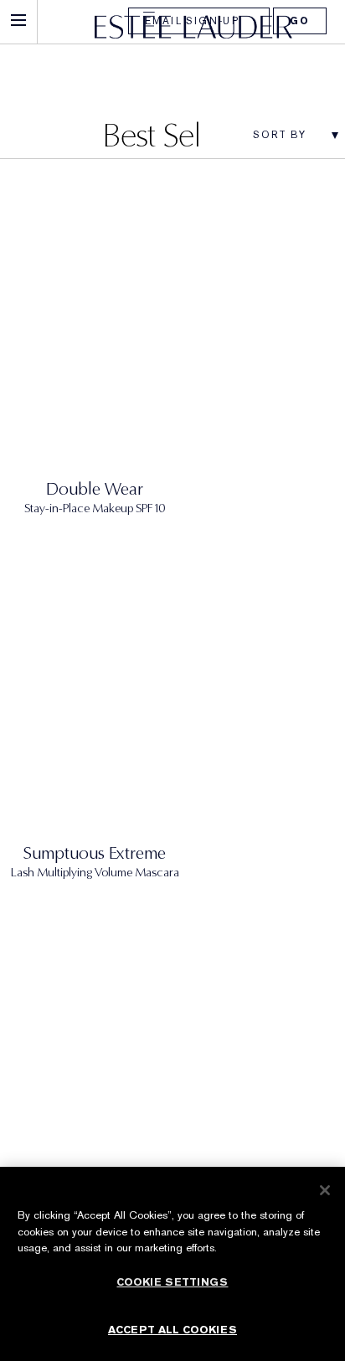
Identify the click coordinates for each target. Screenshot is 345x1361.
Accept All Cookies (172, 1329)
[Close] (324, 1190)
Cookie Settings (172, 1282)
